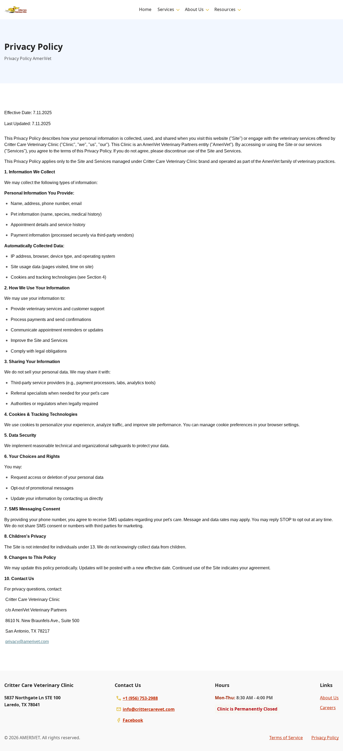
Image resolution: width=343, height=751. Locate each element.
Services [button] (166, 9)
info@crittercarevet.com (149, 709)
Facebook (133, 720)
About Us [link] (329, 698)
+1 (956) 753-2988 (140, 698)
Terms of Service (286, 737)
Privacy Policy (325, 737)
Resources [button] (225, 9)
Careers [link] (328, 708)
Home (145, 9)
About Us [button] (194, 9)
